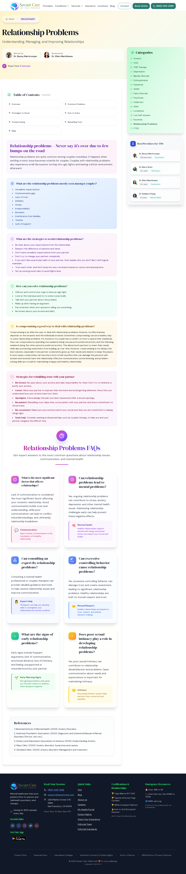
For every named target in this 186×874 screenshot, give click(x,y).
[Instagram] (24, 825)
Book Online (141, 6)
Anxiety (137, 58)
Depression (139, 71)
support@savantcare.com (61, 794)
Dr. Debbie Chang (147, 194)
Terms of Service (127, 855)
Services (75, 6)
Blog (112, 6)
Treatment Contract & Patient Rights (96, 855)
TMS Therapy (140, 67)
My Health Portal (86, 809)
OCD (136, 62)
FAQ (80, 789)
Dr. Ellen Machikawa (148, 180)
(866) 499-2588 (165, 6)
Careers (82, 804)
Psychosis (138, 97)
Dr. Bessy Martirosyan (149, 153)
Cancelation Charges (63, 855)
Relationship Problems (145, 124)
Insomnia (138, 119)
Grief (136, 106)
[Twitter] (30, 825)
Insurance (90, 6)
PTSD (136, 128)
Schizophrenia (141, 80)
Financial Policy (40, 855)
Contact (124, 6)
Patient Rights (85, 814)
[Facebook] (12, 825)
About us (82, 799)
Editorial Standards (87, 829)
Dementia (138, 84)
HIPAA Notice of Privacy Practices (156, 855)
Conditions (60, 6)
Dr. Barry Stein (146, 167)
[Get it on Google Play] (18, 838)
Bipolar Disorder (142, 76)
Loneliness (139, 110)
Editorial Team (85, 824)
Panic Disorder (141, 93)
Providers (48, 6)
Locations (103, 6)
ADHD (136, 89)
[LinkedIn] (18, 825)
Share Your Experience (89, 819)
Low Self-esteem (142, 115)
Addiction (138, 102)
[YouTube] (36, 825)
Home (11, 19)
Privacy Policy (21, 855)
